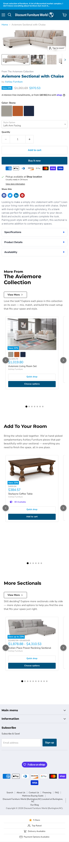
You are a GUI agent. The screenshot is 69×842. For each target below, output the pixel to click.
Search (10, 792)
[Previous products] (6, 360)
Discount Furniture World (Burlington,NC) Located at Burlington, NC (33, 800)
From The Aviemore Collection (18, 71)
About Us (21, 792)
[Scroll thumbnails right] (64, 60)
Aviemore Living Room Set (22, 366)
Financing (47, 792)
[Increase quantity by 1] (30, 139)
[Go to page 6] (40, 406)
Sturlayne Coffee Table (20, 493)
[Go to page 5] (37, 406)
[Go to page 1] (26, 407)
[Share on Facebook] (4, 195)
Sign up (49, 742)
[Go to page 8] (41, 681)
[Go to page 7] (42, 406)
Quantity (6, 132)
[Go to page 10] (46, 681)
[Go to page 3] (32, 406)
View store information (15, 184)
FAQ (57, 792)
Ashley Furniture (14, 81)
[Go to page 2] (29, 406)
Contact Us (34, 792)
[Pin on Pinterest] (22, 195)
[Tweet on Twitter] (10, 195)
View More (14, 294)
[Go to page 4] (34, 406)
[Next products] (63, 360)
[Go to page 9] (44, 681)
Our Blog (34, 804)
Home (5, 24)
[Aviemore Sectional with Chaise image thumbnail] (16, 60)
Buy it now (34, 160)
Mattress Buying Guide (32, 795)
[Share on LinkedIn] (16, 195)
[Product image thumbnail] (38, 60)
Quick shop (31, 376)
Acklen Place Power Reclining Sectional (29, 647)
